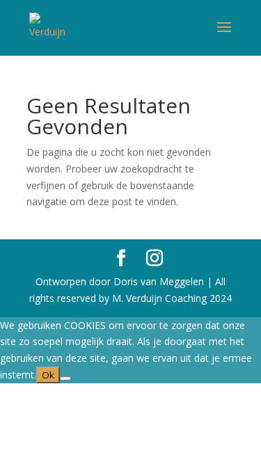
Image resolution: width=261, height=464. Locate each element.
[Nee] (65, 378)
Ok (48, 375)
